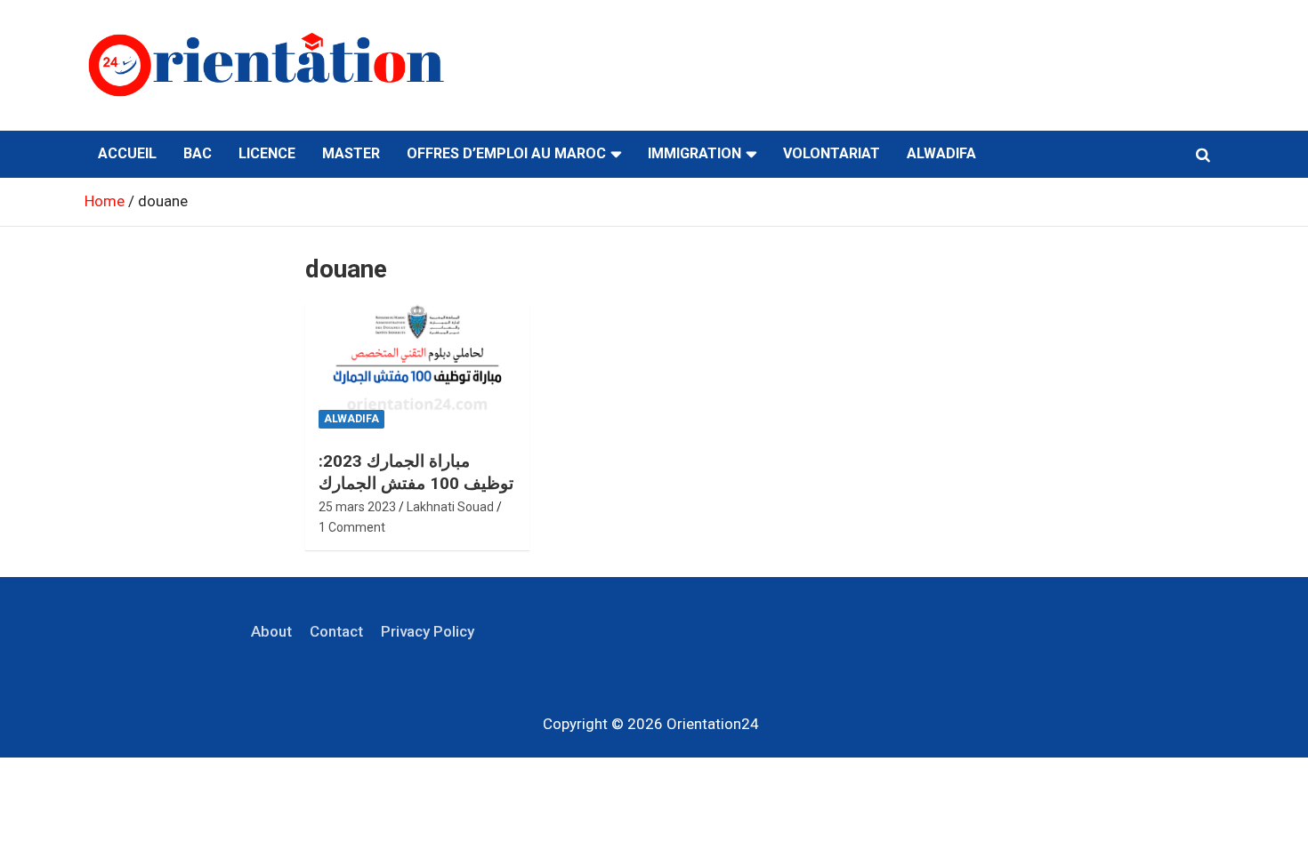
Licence (266, 153)
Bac (197, 153)
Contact (336, 631)
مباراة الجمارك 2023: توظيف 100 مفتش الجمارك (416, 472)
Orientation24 (712, 724)
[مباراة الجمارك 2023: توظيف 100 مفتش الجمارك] (417, 370)
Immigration (694, 153)
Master (351, 153)
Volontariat (831, 153)
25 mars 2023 (357, 507)
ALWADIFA (941, 153)
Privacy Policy (427, 631)
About (271, 631)
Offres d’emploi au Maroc (506, 153)
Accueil (127, 153)
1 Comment (352, 527)
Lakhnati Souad (450, 507)
